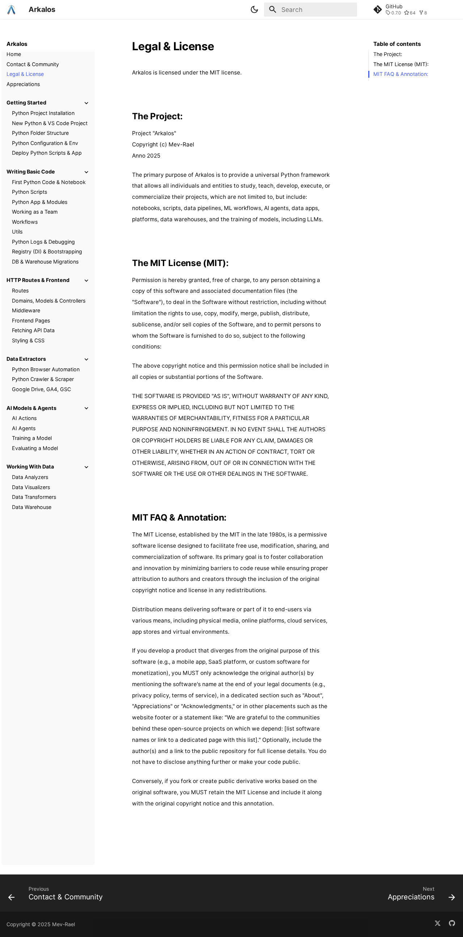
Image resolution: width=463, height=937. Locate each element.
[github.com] (452, 924)
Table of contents (397, 43)
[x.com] (437, 924)
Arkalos (17, 43)
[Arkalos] (11, 9)
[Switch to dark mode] (255, 9)
